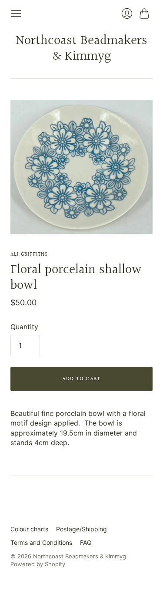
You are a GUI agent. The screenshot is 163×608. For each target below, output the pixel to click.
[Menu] (16, 13)
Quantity (24, 326)
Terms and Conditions (41, 542)
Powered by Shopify (37, 564)
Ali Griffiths (29, 254)
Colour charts (29, 529)
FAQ (86, 542)
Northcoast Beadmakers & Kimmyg (81, 48)
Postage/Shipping (81, 529)
